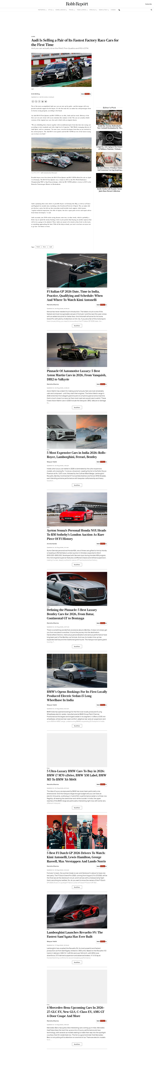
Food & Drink (81, 10)
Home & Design (60, 10)
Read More (77, 326)
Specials (92, 10)
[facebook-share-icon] (39, 102)
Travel (71, 10)
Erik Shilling (35, 94)
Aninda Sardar (52, 544)
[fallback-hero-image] (109, 117)
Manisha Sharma (53, 305)
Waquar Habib (52, 462)
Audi (50, 247)
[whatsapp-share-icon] (33, 102)
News (44, 247)
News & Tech (103, 10)
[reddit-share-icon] (45, 102)
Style (50, 10)
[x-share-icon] (36, 102)
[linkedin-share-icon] (42, 102)
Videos (113, 10)
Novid (38, 247)
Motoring (41, 10)
